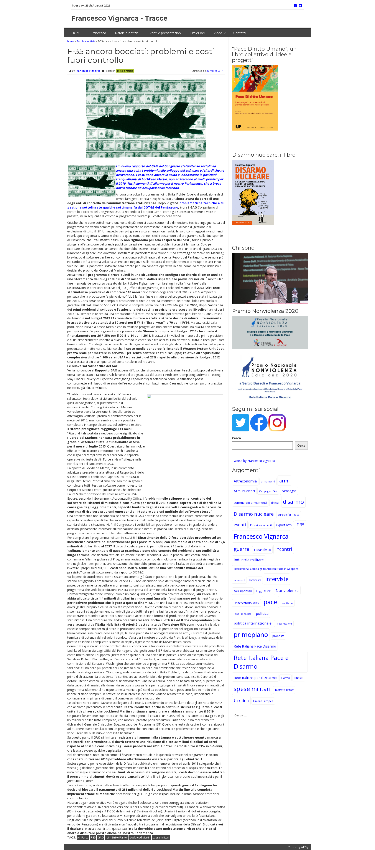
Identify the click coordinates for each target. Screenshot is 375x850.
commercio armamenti (250, 502)
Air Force (82, 837)
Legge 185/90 (263, 591)
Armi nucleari (244, 491)
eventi (240, 524)
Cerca (236, 438)
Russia (298, 678)
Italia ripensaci (243, 591)
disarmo (293, 501)
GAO (101, 837)
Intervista (255, 580)
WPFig (304, 847)
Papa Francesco (243, 613)
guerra (242, 548)
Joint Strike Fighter (117, 837)
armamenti (268, 481)
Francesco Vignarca (88, 70)
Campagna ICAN (268, 491)
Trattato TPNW (284, 690)
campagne (289, 491)
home (71, 41)
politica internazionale (252, 623)
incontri (283, 549)
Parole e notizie (127, 33)
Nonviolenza (287, 590)
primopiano (251, 634)
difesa (275, 503)
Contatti (239, 33)
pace (270, 602)
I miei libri (197, 33)
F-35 (93, 837)
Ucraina (241, 700)
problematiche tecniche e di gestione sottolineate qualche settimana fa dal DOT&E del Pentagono (145, 205)
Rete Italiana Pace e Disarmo (261, 661)
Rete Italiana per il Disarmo (255, 677)
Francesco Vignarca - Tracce (119, 18)
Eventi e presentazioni (164, 33)
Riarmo (285, 677)
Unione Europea (263, 701)
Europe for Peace (288, 515)
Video (218, 33)
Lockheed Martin (140, 837)
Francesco (98, 33)
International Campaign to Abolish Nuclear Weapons (266, 569)
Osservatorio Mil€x (246, 603)
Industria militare (249, 559)
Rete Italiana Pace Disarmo (255, 646)
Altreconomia (245, 481)
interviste (276, 579)
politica (262, 613)
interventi (239, 580)
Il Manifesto (262, 550)
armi (284, 480)
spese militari (161, 837)
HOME (76, 33)
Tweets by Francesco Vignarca (253, 461)
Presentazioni (284, 623)
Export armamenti (261, 525)
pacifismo (287, 603)
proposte (278, 636)
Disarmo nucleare (254, 513)
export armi (284, 525)
